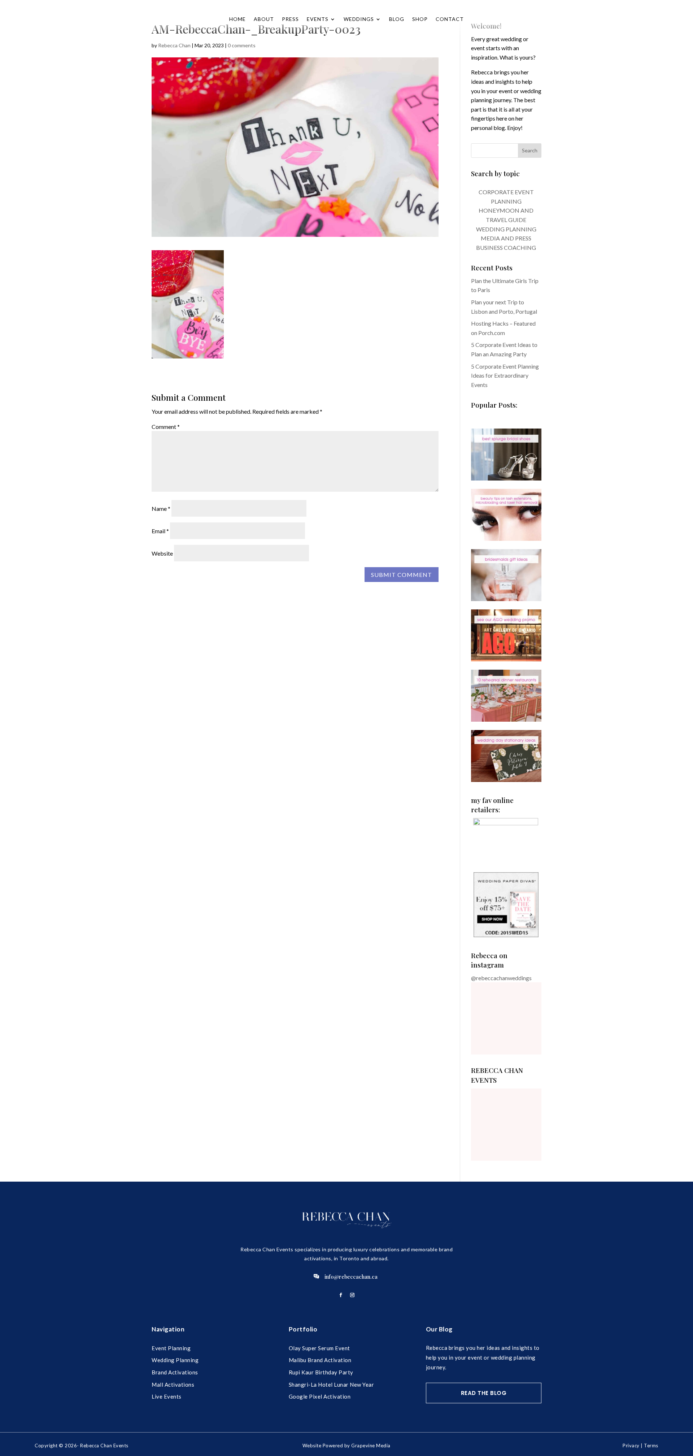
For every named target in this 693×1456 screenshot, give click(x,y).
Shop (420, 19)
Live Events (167, 1396)
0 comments (242, 45)
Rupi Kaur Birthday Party (321, 1372)
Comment (166, 426)
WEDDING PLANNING (506, 229)
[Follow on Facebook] (340, 1295)
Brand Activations (175, 1372)
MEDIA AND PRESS (506, 238)
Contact (450, 19)
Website (162, 553)
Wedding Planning (175, 1360)
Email (160, 530)
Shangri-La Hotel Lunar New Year (331, 1384)
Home (237, 19)
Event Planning (171, 1348)
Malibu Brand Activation (320, 1360)
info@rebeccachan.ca (351, 1276)
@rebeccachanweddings (501, 977)
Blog (396, 19)
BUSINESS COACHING (506, 247)
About (264, 19)
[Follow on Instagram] (352, 1295)
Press (290, 19)
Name (161, 508)
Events (317, 19)
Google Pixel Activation (320, 1396)
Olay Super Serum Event (319, 1348)
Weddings (359, 19)
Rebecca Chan (174, 45)
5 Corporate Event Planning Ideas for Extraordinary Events (505, 375)
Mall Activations (173, 1384)
